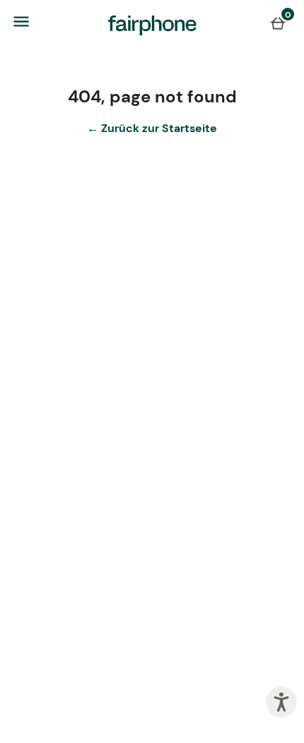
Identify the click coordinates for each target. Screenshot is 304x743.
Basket (277, 22)
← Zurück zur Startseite (152, 128)
